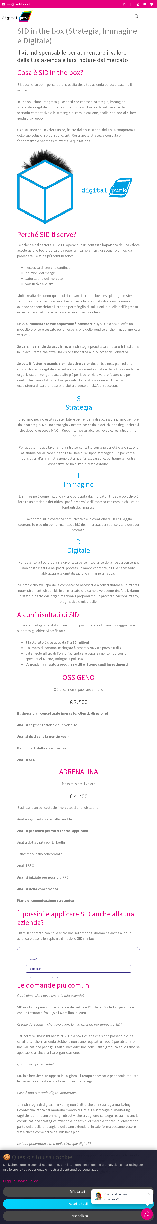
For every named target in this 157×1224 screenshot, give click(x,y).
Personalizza (78, 1216)
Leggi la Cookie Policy (20, 1181)
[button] (136, 16)
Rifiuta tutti (78, 1191)
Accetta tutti (78, 1203)
